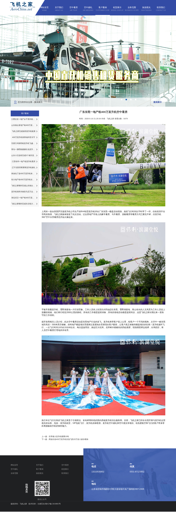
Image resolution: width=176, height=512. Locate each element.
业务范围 (14, 473)
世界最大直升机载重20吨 (59, 436)
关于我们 (39, 465)
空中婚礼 (14, 469)
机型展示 (65, 469)
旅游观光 (39, 473)
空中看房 (65, 465)
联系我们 (65, 473)
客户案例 (39, 469)
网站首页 (14, 465)
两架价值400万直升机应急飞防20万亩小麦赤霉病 (68, 439)
